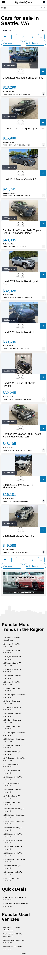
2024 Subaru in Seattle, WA (12, 753)
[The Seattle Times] (24, 2)
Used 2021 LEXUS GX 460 (18, 535)
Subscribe (43, 8)
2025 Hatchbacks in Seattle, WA (13, 816)
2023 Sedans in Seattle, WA (12, 747)
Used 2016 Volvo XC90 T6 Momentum (18, 486)
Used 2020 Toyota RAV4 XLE (20, 332)
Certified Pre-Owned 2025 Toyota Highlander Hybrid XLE (22, 435)
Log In (36, 8)
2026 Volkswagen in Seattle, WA (14, 861)
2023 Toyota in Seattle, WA (12, 709)
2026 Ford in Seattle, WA (11, 880)
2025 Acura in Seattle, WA (12, 785)
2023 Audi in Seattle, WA (11, 766)
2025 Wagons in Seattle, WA (12, 848)
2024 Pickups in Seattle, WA (12, 778)
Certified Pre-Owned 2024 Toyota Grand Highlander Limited (22, 231)
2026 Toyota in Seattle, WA (12, 670)
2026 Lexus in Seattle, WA (11, 804)
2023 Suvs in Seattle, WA (11, 651)
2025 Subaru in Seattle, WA (12, 721)
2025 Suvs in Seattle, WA (11, 639)
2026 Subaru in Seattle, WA (12, 867)
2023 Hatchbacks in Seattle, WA (13, 740)
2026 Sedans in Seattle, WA (12, 791)
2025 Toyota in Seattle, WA (12, 664)
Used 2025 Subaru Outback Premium (19, 384)
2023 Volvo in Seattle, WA (11, 772)
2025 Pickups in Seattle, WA (12, 842)
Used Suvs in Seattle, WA (11, 929)
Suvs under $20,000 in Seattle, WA (14, 899)
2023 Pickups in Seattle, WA (12, 835)
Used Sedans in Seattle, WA (12, 935)
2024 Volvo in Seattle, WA (11, 797)
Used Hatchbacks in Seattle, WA (13, 941)
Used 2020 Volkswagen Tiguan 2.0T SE (23, 129)
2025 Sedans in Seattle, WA (12, 715)
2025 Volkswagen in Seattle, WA (14, 696)
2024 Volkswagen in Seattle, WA (14, 759)
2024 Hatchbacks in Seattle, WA (13, 810)
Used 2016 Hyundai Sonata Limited (23, 77)
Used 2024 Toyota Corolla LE (19, 179)
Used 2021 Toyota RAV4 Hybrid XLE (21, 282)
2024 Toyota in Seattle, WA (12, 658)
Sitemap (23, 953)
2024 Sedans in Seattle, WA (12, 677)
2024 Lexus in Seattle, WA (11, 702)
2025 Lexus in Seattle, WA (11, 728)
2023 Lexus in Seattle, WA (11, 689)
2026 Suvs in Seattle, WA (11, 683)
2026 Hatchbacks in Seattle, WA (13, 823)
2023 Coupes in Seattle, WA (12, 873)
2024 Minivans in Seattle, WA (13, 829)
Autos (3, 7)
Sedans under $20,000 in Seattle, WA (15, 905)
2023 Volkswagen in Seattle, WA (14, 734)
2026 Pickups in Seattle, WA (12, 854)
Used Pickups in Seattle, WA (12, 948)
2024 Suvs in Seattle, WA (11, 645)
